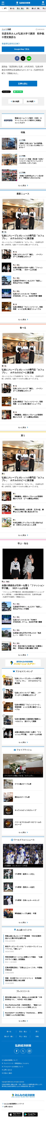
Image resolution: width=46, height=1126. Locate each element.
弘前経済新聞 (23, 3)
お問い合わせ (7, 1070)
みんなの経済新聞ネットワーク (23, 1095)
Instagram (29, 1051)
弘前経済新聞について (10, 1060)
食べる (12, 8)
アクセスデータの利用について (13, 1066)
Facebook (16, 1051)
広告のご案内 (7, 1073)
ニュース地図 (6, 29)
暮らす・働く (36, 8)
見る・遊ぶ (20, 8)
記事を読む (23, 83)
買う (27, 8)
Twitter (23, 1051)
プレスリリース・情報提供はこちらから (16, 1063)
